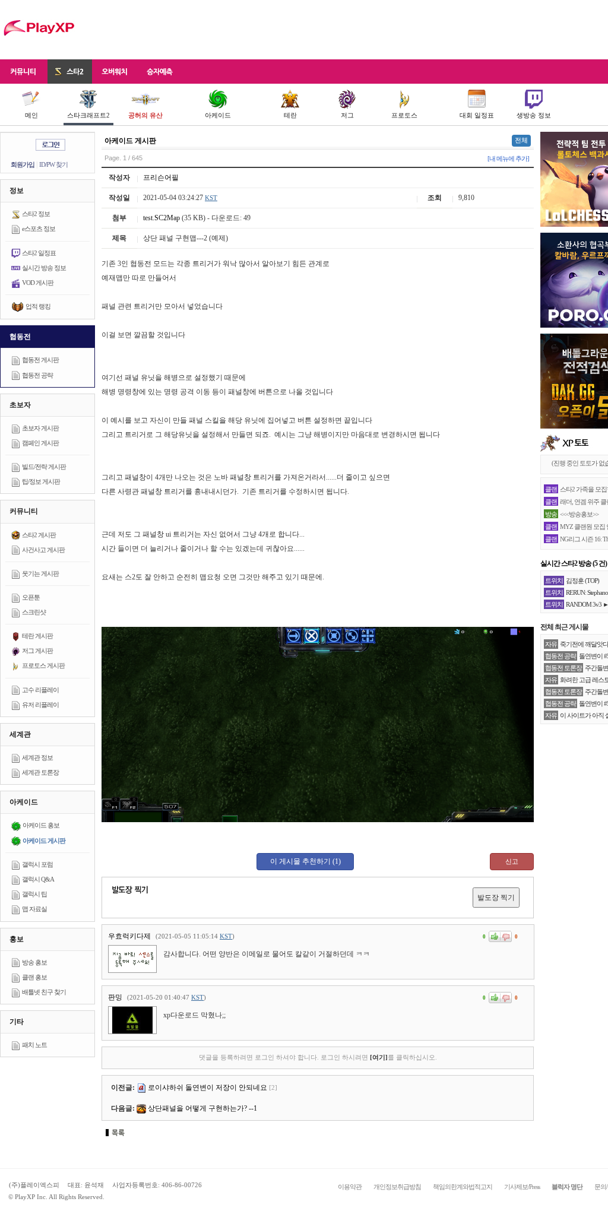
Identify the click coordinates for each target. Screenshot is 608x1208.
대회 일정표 (477, 115)
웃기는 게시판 (40, 573)
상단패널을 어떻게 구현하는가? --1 (202, 1108)
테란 (290, 115)
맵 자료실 (34, 908)
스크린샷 (34, 612)
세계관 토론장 (40, 772)
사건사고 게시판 (43, 549)
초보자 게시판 (40, 428)
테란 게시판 (37, 635)
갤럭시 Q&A (38, 879)
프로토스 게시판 (43, 665)
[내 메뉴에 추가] (508, 158)
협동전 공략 (37, 375)
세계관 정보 (37, 757)
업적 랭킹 (38, 306)
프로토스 (404, 115)
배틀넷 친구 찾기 (44, 991)
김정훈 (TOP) (582, 580)
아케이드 (218, 115)
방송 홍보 (34, 962)
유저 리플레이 (40, 704)
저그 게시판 (37, 650)
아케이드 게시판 (44, 840)
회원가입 (22, 164)
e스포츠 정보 (38, 228)
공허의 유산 (145, 115)
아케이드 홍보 (41, 825)
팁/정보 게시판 (41, 481)
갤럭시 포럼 (37, 864)
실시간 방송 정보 (44, 267)
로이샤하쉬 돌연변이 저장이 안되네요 (207, 1087)
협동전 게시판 (40, 359)
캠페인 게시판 (40, 442)
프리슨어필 (161, 177)
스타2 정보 (36, 213)
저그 (347, 115)
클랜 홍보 (34, 977)
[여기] (379, 1057)
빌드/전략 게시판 (44, 466)
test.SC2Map (161, 218)
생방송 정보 (534, 115)
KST (211, 197)
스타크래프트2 (88, 115)
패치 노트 (34, 1044)
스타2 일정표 (39, 252)
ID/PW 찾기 (53, 164)
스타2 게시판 (39, 534)
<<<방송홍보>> (579, 514)
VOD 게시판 (37, 282)
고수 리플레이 (40, 689)
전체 (521, 140)
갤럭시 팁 (34, 894)
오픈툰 (31, 597)
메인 (31, 115)
